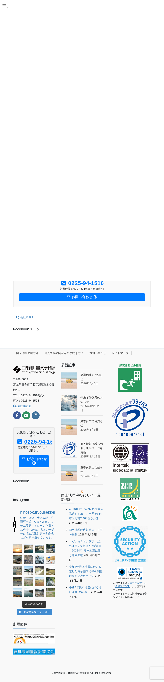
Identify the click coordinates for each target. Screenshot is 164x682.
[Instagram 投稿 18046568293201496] (17, 581)
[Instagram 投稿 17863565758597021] (39, 548)
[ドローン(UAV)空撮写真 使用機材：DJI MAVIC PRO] (17, 592)
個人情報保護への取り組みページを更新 (91, 448)
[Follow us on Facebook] (17, 415)
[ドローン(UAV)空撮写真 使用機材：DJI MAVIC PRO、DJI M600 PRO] (17, 570)
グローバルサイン (137, 582)
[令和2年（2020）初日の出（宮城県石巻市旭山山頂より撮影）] (17, 548)
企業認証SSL (122, 586)
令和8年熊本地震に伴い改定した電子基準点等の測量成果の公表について (86, 571)
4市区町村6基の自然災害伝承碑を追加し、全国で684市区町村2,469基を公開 (86, 513)
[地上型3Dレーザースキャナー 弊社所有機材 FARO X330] (50, 548)
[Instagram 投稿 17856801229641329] (28, 548)
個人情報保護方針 (27, 353)
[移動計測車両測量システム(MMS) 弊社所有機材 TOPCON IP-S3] (39, 559)
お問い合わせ (97, 353)
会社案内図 (26, 317)
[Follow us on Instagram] (36, 415)
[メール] (26, 415)
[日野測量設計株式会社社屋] (28, 570)
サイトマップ (120, 353)
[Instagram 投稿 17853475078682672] (28, 581)
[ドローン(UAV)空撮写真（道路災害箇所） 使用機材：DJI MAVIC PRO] (39, 570)
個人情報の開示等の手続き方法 (63, 353)
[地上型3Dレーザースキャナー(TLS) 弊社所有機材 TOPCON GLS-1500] (28, 559)
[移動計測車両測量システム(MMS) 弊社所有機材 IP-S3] (17, 559)
